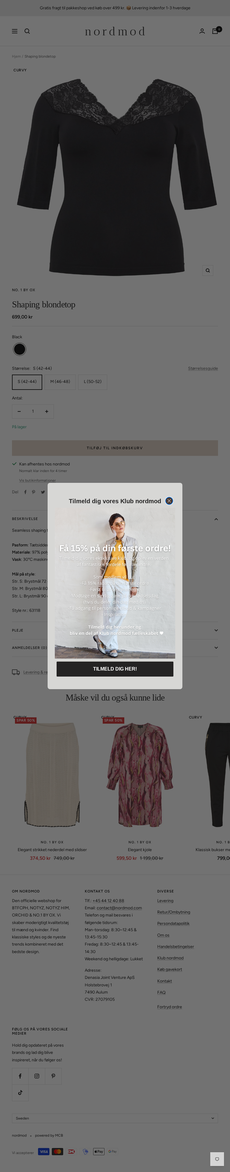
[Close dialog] (169, 500)
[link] (115, 583)
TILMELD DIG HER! (115, 668)
